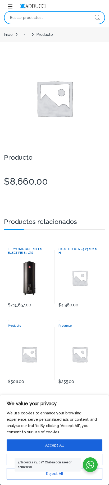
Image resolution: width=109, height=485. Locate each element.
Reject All (54, 474)
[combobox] (47, 18)
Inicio (8, 34)
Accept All (54, 445)
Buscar (97, 18)
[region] (54, 440)
